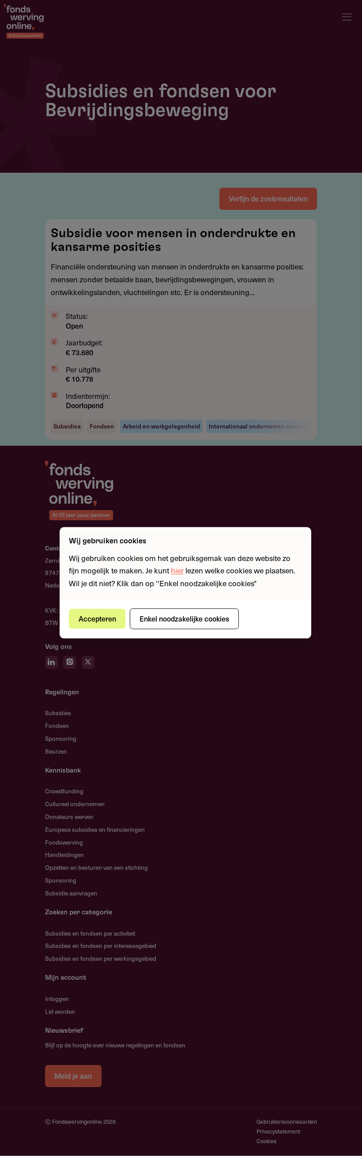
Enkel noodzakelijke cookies (184, 618)
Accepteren (97, 618)
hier (177, 570)
